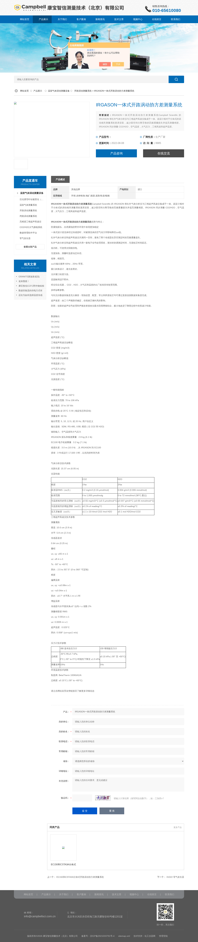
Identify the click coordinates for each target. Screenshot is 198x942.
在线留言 (156, 19)
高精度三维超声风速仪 (30, 221)
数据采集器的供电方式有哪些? (29, 291)
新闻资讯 (100, 19)
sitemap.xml (124, 936)
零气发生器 (25, 238)
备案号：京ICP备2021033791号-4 (97, 936)
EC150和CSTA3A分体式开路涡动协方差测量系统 (63, 864)
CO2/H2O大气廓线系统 (31, 227)
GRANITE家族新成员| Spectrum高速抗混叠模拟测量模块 (29, 277)
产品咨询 (116, 153)
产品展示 (43, 19)
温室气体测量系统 (28, 205)
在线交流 (163, 153)
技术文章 (119, 19)
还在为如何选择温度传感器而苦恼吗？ (29, 295)
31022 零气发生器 (175, 877)
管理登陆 (163, 936)
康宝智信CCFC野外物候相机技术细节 (30, 286)
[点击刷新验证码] (103, 798)
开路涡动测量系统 (83, 91)
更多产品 (178, 827)
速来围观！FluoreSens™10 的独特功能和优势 (30, 282)
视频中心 (137, 19)
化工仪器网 (149, 936)
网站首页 (24, 19)
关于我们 (62, 19)
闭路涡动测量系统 (28, 216)
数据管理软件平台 (28, 232)
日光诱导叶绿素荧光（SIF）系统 (33, 199)
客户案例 (81, 19)
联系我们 (175, 19)
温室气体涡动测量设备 (59, 91)
